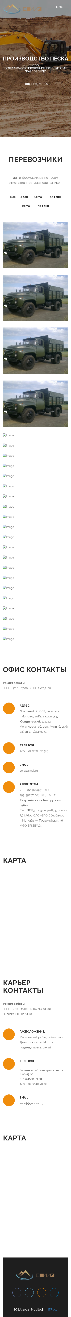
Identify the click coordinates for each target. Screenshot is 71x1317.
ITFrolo (53, 1309)
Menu (62, 8)
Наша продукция (35, 84)
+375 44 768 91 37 (35, 250)
